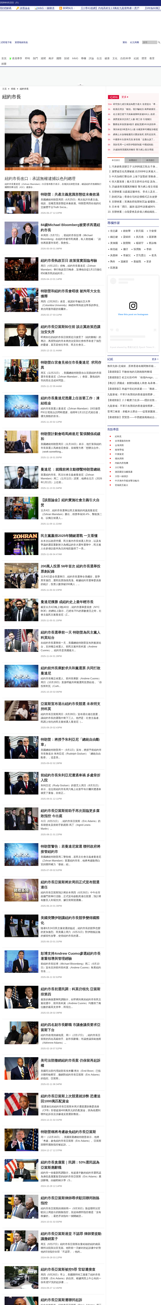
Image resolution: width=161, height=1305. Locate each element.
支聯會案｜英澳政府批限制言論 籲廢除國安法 (135, 202)
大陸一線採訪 (121, 476)
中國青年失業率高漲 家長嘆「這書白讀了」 (134, 139)
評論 (91, 58)
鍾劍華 (127, 231)
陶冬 (112, 261)
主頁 (4, 89)
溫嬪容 (124, 261)
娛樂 (3, 63)
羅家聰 (152, 237)
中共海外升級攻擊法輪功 (127, 480)
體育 (144, 58)
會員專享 (17, 58)
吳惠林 (114, 255)
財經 (66, 58)
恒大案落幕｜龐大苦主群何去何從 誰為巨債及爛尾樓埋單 (135, 182)
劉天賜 (140, 231)
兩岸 (51, 58)
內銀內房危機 (121, 463)
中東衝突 (119, 454)
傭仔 (125, 249)
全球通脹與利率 (122, 441)
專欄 (83, 58)
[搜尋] (159, 42)
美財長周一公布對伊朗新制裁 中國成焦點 (133, 144)
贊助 (125, 42)
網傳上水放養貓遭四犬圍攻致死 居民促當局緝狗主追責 (135, 134)
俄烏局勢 (119, 458)
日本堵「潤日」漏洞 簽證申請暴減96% (133, 206)
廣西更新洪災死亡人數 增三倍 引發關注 (132, 119)
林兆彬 (114, 249)
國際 (58, 58)
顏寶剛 (127, 243)
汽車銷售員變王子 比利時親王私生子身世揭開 (135, 167)
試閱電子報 (6, 42)
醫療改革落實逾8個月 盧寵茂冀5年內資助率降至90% (135, 124)
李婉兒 (127, 255)
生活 (99, 58)
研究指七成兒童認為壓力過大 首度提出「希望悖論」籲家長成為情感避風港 (135, 104)
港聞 (43, 58)
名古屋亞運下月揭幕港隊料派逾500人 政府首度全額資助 (135, 114)
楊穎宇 (140, 243)
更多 (148, 261)
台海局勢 (119, 445)
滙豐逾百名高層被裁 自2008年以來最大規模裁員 (135, 171)
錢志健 (114, 237)
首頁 (3, 58)
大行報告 (119, 467)
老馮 (153, 255)
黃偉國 (114, 243)
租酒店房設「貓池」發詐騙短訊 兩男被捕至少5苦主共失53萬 (135, 109)
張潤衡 (137, 249)
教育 (152, 58)
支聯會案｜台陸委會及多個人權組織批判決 (134, 212)
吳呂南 (140, 237)
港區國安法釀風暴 (124, 472)
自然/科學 (125, 58)
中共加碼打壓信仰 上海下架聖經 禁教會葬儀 (135, 176)
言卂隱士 (141, 255)
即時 (27, 58)
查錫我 (137, 261)
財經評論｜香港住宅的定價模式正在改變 (134, 196)
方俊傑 (152, 231)
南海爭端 (119, 449)
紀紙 (136, 58)
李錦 (148, 249)
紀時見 (118, 436)
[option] (53, 137)
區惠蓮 (114, 267)
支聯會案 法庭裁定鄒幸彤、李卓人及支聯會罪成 (135, 192)
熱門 (35, 58)
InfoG (75, 58)
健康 (107, 58)
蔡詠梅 (152, 243)
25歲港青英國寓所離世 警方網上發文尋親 (133, 149)
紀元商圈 (134, 42)
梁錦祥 (127, 237)
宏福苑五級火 (121, 485)
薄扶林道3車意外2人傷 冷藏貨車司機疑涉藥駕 (135, 129)
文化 (114, 58)
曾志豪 (114, 231)
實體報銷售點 (21, 42)
